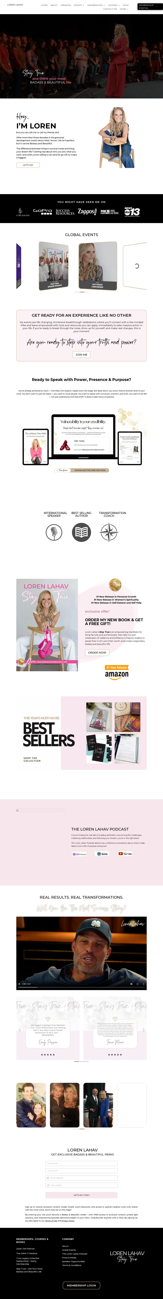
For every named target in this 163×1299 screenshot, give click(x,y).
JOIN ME (81, 354)
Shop (126, 5)
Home (44, 5)
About (54, 5)
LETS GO (28, 165)
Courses (112, 5)
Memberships (95, 5)
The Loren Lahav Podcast (74, 1254)
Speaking (66, 5)
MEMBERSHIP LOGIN (81, 1285)
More (123, 9)
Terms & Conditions (71, 1265)
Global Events (69, 1250)
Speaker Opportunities (73, 1261)
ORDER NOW (97, 652)
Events (78, 5)
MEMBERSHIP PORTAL (146, 6)
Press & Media (69, 1257)
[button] (75, 292)
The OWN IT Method (26, 1253)
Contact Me (110, 9)
